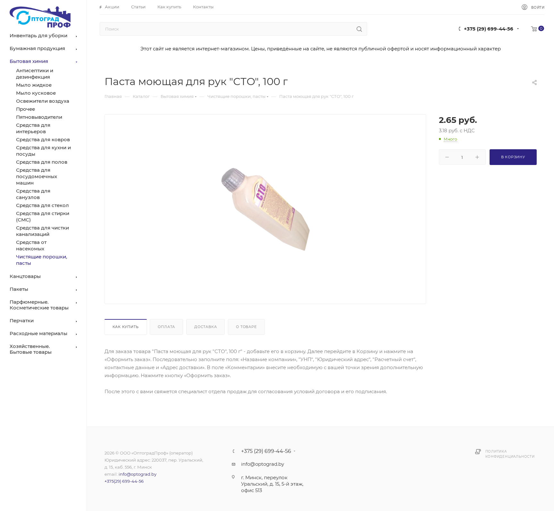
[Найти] (359, 29)
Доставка (205, 327)
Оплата (166, 327)
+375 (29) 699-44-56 (488, 29)
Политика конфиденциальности (510, 454)
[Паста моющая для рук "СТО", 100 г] (265, 210)
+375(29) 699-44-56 (124, 481)
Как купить (126, 327)
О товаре (246, 327)
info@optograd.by (137, 474)
